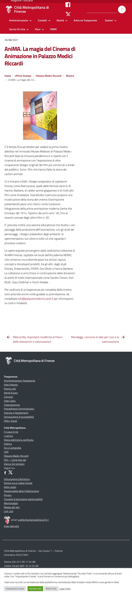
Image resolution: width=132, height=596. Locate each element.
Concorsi (8, 397)
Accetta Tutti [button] (35, 588)
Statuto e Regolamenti (16, 413)
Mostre (70, 76)
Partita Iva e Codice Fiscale (18, 483)
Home (8, 76)
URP (6, 452)
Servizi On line (17, 29)
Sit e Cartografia (12, 448)
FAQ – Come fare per (15, 460)
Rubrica (8, 444)
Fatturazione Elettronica (17, 479)
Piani (37, 29)
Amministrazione (18, 20)
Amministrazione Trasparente (19, 381)
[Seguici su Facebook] (68, 4)
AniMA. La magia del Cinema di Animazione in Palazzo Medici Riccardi (40, 56)
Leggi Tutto (65, 588)
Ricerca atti (10, 389)
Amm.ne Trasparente (85, 20)
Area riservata (11, 526)
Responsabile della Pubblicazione (21, 491)
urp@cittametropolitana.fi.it (33, 520)
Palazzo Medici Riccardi (48, 76)
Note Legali (10, 487)
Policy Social (10, 421)
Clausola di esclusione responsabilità (23, 499)
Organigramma (12, 405)
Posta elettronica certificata (18, 440)
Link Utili (8, 511)
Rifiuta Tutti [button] (51, 588)
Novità (60, 20)
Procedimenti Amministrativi (19, 409)
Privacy (8, 495)
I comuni (8, 436)
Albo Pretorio (11, 385)
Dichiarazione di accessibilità (19, 417)
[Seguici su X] (68, 14)
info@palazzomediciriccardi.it (35, 298)
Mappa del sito (11, 507)
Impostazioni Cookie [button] (15, 588)
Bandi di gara (11, 393)
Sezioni (109, 20)
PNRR (53, 29)
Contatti (42, 20)
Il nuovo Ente (11, 432)
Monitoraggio (11, 503)
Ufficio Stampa (23, 76)
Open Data (9, 401)
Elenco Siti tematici (14, 464)
